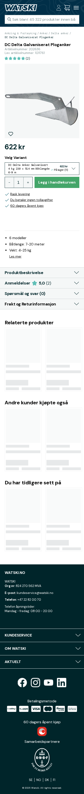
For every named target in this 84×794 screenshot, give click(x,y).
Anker (44, 33)
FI (54, 780)
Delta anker (60, 33)
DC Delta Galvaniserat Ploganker (29, 37)
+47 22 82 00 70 (29, 600)
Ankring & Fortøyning (20, 33)
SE (30, 780)
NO (38, 780)
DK (47, 780)
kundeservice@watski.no (35, 593)
